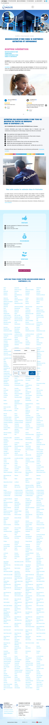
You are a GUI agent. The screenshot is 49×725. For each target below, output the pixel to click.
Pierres (38, 531)
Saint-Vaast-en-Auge (40, 639)
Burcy (27, 337)
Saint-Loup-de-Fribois (29, 606)
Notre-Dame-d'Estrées (6, 518)
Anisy (16, 293)
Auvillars (16, 301)
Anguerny (5, 293)
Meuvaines (28, 498)
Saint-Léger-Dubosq (8, 605)
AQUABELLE (7, 67)
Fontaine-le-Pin (39, 420)
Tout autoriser (32, 373)
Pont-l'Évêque (28, 538)
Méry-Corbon (39, 487)
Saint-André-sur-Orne (19, 561)
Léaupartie (28, 459)
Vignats (16, 684)
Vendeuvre (28, 677)
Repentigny (38, 548)
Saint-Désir (28, 571)
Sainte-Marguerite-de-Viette (40, 578)
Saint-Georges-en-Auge (29, 585)
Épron (16, 406)
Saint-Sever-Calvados (17, 640)
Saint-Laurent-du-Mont (29, 603)
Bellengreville (6, 313)
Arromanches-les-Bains (18, 295)
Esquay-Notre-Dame (40, 408)
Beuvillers (28, 317)
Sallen (37, 642)
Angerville (28, 291)
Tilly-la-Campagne (7, 659)
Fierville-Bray (39, 417)
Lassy (16, 459)
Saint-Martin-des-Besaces (40, 617)
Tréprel (27, 666)
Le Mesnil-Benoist (7, 492)
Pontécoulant (6, 538)
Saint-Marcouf (28, 608)
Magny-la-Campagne (8, 472)
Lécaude (38, 459)
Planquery (28, 534)
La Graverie (17, 442)
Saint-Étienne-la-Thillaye (29, 582)
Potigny (5, 541)
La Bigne (27, 318)
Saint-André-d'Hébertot (6, 562)
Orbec (5, 521)
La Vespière (28, 678)
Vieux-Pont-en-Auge (8, 684)
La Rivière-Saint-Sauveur (29, 550)
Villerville (16, 685)
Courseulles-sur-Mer (30, 378)
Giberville (38, 432)
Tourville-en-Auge (29, 664)
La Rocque (6, 553)
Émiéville (5, 403)
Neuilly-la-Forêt (7, 512)
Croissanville (28, 388)
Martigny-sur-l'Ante (29, 485)
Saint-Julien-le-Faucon (29, 599)
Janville (16, 453)
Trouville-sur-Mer (40, 668)
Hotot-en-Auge (18, 449)
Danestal (5, 393)
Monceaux (38, 500)
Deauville (27, 393)
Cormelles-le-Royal (8, 374)
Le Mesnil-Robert (18, 495)
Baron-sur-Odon (29, 306)
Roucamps (17, 554)
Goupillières (17, 437)
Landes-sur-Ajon (7, 458)
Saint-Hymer (6, 595)
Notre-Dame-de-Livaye (39, 515)
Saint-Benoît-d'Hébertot (28, 565)
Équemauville (28, 406)
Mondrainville (28, 502)
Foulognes (17, 424)
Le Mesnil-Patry (7, 495)
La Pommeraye (18, 536)
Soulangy (38, 651)
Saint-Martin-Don (18, 620)
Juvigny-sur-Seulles (19, 454)
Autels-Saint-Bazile (19, 299)
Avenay (27, 301)
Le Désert (6, 395)
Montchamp (28, 504)
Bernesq (27, 315)
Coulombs (17, 376)
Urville (37, 670)
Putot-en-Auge (7, 546)
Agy (26, 287)
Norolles (27, 512)
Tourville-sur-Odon (40, 664)
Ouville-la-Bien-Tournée (29, 525)
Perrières (16, 529)
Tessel (16, 656)
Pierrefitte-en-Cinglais (17, 532)
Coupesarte (6, 378)
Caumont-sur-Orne (40, 351)
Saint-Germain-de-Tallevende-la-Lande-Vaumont (30, 589)
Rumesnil (38, 556)
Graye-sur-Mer (29, 442)
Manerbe (38, 478)
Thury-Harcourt (29, 658)
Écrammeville (28, 400)
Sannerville (17, 646)
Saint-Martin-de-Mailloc (7, 617)
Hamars (27, 444)
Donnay (5, 397)
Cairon (37, 341)
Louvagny (38, 468)
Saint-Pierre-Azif (7, 629)
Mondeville (17, 502)
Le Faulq (38, 415)
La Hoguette (28, 447)
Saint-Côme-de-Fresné (7, 569)
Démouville (38, 393)
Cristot (37, 385)
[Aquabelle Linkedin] (5, 1)
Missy (5, 500)
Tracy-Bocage (6, 666)
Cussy (5, 391)
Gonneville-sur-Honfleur (39, 435)
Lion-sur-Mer (6, 463)
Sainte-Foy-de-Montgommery (18, 575)
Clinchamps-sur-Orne (40, 363)
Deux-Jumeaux (29, 395)
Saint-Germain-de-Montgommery (18, 588)
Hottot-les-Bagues (29, 449)
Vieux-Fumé (38, 682)
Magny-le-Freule (18, 472)
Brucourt (5, 337)
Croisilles (17, 388)
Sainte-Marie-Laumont (6, 582)
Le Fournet (6, 425)
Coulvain (38, 376)
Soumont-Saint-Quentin (7, 653)
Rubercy (5, 556)
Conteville (38, 371)
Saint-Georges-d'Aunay (18, 585)
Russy (5, 558)
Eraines (38, 406)
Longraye (27, 466)
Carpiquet (6, 349)
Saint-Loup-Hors (39, 605)
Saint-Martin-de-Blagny (18, 612)
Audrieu (27, 298)
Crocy (5, 388)
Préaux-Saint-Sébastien (39, 542)
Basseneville (17, 308)
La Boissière (39, 322)
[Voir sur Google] (5, 100)
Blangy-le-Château (29, 320)
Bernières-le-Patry (7, 317)
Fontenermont (28, 422)
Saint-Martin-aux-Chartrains (40, 609)
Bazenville (17, 310)
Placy (16, 534)
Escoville (16, 408)
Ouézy (5, 522)
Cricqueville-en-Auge (19, 385)
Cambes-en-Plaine (18, 342)
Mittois (16, 500)
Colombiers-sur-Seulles (7, 369)
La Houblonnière (39, 449)
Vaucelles (38, 673)
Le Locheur (38, 465)
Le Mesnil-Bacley (40, 490)
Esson (16, 410)
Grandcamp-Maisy (29, 439)
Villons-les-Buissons (8, 687)
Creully (27, 383)
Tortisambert (17, 661)
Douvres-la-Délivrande (28, 398)
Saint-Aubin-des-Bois (7, 565)
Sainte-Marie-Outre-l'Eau (19, 582)
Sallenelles (6, 646)
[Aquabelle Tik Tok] (6, 1)
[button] (3, 105)
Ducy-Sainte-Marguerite (17, 401)
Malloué (5, 478)
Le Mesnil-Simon (29, 495)
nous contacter (8, 202)
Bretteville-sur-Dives (30, 330)
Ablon (5, 287)
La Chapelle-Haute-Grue (8, 358)
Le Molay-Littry (29, 500)
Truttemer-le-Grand (18, 670)
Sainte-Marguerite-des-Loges (29, 578)
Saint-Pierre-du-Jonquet (29, 634)
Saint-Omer (6, 623)
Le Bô (16, 322)
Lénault (16, 461)
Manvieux (28, 482)
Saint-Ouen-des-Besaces (18, 624)
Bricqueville (28, 335)
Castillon (38, 349)
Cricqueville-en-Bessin (29, 386)
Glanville (5, 434)
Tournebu (38, 663)
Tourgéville (17, 663)
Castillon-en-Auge (7, 351)
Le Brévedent (39, 334)
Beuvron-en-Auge (40, 317)
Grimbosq (6, 444)
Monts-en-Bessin (7, 507)
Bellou (16, 313)
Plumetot (5, 536)
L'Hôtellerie (6, 449)
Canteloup (17, 347)
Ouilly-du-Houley (29, 522)
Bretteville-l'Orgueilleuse (17, 331)
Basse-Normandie (25, 36)
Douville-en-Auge (18, 397)
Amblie (37, 289)
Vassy (16, 673)
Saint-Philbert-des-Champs (40, 627)
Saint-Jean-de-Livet (19, 595)
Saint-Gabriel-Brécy (40, 581)
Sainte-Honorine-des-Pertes (40, 575)
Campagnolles (39, 342)
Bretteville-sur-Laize (40, 330)
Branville (27, 329)
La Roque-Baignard (29, 553)
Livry (27, 465)
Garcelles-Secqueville (17, 430)
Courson (38, 378)
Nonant (16, 512)
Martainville (17, 485)
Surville (5, 656)
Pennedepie (6, 527)
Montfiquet (17, 505)
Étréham (27, 413)
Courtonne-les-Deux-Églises (19, 381)
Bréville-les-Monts (18, 335)
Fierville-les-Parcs (7, 418)
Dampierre (38, 391)
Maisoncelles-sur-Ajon (7, 476)
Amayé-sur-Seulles (30, 289)
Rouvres (38, 554)
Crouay (37, 388)
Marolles (5, 485)
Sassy (5, 647)
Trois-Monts (17, 668)
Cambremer (28, 342)
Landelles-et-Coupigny (39, 455)
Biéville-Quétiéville (18, 318)
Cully (27, 390)
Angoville (38, 291)
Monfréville (38, 502)
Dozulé (37, 397)
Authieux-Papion (39, 299)
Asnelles (27, 294)
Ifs (26, 451)
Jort (26, 453)
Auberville (6, 298)
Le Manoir (17, 482)
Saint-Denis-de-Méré (8, 571)
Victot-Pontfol (17, 680)
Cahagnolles (17, 341)
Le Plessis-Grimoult (40, 534)
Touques (38, 661)
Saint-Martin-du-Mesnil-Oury (29, 620)
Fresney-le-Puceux (19, 427)
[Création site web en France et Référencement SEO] (37, 722)
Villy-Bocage (17, 687)
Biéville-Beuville (7, 318)
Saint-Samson (6, 639)
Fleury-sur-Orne (29, 418)
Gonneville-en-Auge (30, 434)
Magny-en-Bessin (40, 470)
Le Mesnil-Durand (40, 492)
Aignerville (38, 287)
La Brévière (6, 335)
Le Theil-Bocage (39, 656)
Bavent (37, 308)
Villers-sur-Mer (7, 685)
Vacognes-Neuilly (18, 671)
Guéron (16, 444)
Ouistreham (17, 524)
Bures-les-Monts (40, 337)
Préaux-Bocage (29, 541)
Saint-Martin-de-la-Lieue (40, 612)
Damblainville (28, 391)
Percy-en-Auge (18, 527)
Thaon (27, 656)
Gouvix (37, 437)
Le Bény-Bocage (7, 315)
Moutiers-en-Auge (40, 509)
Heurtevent (6, 447)
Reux (5, 549)
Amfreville (6, 291)
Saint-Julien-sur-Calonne (39, 599)
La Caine (27, 341)
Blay (37, 320)
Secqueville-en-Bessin (18, 648)
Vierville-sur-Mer (40, 680)
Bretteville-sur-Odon (8, 334)
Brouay (37, 335)
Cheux (5, 361)
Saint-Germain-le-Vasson (40, 593)
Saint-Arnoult (28, 561)
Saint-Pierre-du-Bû (7, 633)
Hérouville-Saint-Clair (19, 446)
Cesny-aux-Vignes (7, 354)
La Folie (38, 418)
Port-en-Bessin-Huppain (39, 538)
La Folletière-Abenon (8, 420)
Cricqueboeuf (6, 385)
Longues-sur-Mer (40, 466)
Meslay (5, 490)
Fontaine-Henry (29, 420)
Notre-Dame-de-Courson (29, 515)
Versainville (38, 677)
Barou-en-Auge (39, 306)
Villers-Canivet (39, 684)
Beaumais (17, 311)
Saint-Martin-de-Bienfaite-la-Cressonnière (7, 613)
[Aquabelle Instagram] (3, 1)
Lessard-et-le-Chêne (30, 461)
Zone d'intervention (8, 713)
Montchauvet (39, 504)
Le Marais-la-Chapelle (39, 482)
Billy (37, 318)
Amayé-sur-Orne (18, 289)
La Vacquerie (28, 671)
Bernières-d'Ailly (39, 315)
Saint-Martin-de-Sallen (29, 617)
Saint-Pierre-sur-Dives (18, 637)
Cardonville (38, 347)
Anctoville (17, 291)
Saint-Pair (17, 626)
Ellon (37, 400)
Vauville (27, 675)
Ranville (5, 548)
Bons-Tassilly (17, 327)
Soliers (16, 651)
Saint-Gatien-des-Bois (7, 585)
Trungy (5, 670)
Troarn (5, 668)
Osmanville (17, 521)
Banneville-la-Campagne (6, 304)
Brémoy (38, 329)
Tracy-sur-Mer (17, 666)
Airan (5, 289)
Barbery (38, 303)
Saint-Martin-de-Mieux (18, 617)
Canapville (38, 344)
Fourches (27, 424)
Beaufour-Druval (39, 310)
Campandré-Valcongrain (6, 345)
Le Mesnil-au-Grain (18, 490)
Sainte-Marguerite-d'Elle (18, 578)
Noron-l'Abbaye (39, 512)
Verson (5, 678)
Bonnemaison (17, 324)
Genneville (17, 432)
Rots (5, 554)
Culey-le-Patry (18, 390)
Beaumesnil (28, 311)
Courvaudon (28, 380)
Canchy (5, 347)
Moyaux (27, 511)
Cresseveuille (17, 383)
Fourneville (17, 425)
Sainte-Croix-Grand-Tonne (40, 572)
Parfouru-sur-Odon (40, 524)
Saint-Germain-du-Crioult (40, 588)
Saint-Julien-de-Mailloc (18, 599)
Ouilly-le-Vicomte (7, 524)
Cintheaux (38, 361)
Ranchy (37, 546)
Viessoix (5, 682)
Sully (27, 652)
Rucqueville (17, 556)
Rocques (16, 553)
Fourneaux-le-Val (40, 424)
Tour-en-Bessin (7, 663)
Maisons (16, 475)
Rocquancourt (39, 549)
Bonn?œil (6, 327)
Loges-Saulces (18, 466)
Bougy (27, 327)
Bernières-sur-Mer (18, 317)
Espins (27, 408)
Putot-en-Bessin (18, 546)
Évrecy (37, 413)
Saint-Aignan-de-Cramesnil (40, 559)
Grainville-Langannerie (6, 440)
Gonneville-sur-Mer (8, 437)
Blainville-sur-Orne (18, 320)
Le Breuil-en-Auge (18, 334)
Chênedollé (38, 358)
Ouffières (16, 522)
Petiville (38, 529)
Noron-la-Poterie (7, 514)
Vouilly (37, 689)
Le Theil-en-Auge (7, 658)
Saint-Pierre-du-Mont (40, 633)
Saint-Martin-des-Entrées (7, 620)
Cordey (37, 373)
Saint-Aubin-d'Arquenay (39, 562)
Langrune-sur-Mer (29, 458)
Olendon (27, 517)
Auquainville (6, 299)
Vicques (5, 680)
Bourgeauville (6, 329)
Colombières (39, 364)
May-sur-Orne (17, 487)
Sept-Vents (38, 647)
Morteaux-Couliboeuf (30, 507)
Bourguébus (17, 329)
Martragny (38, 485)
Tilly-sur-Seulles (18, 659)
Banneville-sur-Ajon (19, 303)
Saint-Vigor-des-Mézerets (18, 643)
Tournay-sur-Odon (29, 663)
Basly (5, 308)
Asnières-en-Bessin (40, 294)
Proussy (38, 544)
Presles (16, 544)
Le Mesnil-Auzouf (29, 490)
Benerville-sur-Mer (29, 313)
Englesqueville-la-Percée (29, 404)
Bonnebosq (6, 324)
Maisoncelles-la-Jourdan (29, 473)
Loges (5, 466)
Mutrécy (38, 511)
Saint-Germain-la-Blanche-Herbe (18, 593)
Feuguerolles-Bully (29, 417)
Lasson (5, 459)
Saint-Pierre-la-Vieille (7, 637)
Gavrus (37, 429)
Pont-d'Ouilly (39, 536)
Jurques (5, 454)
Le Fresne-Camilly (40, 425)
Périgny (5, 529)
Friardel (38, 427)
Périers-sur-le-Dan (40, 527)
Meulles (16, 498)
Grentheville (38, 442)
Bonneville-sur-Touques (39, 324)
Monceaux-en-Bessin (8, 502)
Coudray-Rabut (7, 376)
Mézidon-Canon (39, 498)
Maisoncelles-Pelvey (40, 472)
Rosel (37, 553)
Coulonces (28, 376)
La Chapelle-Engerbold (39, 355)
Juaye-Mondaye (39, 453)
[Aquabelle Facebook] (2, 1)
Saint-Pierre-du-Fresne (18, 634)
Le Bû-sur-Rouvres (7, 339)
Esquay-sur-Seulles (8, 410)
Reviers (16, 549)
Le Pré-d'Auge (7, 544)
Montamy (5, 504)
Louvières (6, 470)
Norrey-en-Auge (18, 514)
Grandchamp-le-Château (39, 440)
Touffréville (28, 661)
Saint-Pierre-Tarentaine (28, 637)
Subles (16, 652)
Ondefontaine (39, 517)
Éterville (5, 413)
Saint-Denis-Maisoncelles (17, 572)
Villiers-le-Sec (39, 685)
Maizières (38, 475)
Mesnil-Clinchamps (30, 492)
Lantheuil (38, 458)
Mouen (5, 509)
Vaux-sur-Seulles (7, 677)
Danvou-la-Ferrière (18, 393)
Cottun (37, 374)
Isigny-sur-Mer (39, 451)
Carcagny (27, 347)
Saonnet (38, 646)
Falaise (5, 415)
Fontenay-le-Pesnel (19, 422)
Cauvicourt (6, 353)
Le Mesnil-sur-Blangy (39, 496)
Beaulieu (5, 311)
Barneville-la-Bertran (19, 306)
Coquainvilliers (7, 373)
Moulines (16, 509)
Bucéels (16, 337)
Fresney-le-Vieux (29, 427)
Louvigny (16, 470)
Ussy (5, 671)
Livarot (16, 465)
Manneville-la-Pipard (8, 482)
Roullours (27, 554)
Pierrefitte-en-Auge (8, 531)
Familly (16, 415)
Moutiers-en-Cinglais (8, 511)
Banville (27, 303)
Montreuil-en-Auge (40, 505)
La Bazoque (28, 310)
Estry (37, 410)
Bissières (6, 320)
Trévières (38, 666)
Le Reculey (28, 548)
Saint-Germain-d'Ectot (39, 585)
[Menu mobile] (32, 7)
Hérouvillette (28, 446)
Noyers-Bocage (18, 517)
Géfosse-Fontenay (7, 432)
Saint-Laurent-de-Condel (18, 603)
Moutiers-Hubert (18, 511)
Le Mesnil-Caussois (19, 492)
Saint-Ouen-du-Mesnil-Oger (29, 624)
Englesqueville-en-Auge (18, 404)
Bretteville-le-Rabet (8, 330)
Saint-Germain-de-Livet (7, 588)
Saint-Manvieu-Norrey (18, 609)
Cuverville (17, 391)
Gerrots (27, 432)
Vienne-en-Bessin (29, 680)
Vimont (37, 687)
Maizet (27, 475)
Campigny (28, 344)
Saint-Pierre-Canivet (19, 629)
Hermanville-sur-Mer (40, 444)
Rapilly (16, 548)
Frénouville (28, 425)
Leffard (5, 461)
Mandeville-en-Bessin (29, 479)
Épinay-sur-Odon (7, 406)
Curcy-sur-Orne (39, 390)
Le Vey (37, 678)
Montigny (27, 505)
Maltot (16, 478)
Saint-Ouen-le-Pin (7, 626)
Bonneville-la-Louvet (30, 324)
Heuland (38, 446)
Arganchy (38, 293)
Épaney (37, 403)
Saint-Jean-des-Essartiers (29, 596)
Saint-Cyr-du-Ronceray (28, 569)
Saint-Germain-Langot (29, 593)
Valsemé (38, 671)
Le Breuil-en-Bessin (30, 334)
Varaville (5, 673)
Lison (27, 463)
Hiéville (16, 447)
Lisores (38, 463)
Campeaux (17, 344)
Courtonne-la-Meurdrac (6, 381)
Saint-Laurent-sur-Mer (40, 603)
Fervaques (17, 417)
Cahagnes (6, 341)
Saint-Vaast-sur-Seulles (7, 643)
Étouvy (16, 413)
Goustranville (28, 437)
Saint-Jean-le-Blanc (40, 595)
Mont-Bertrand (18, 504)
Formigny (5, 424)
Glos (15, 434)
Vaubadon (28, 673)
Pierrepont (28, 531)
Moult (27, 509)
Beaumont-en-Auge (40, 311)
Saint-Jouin (6, 599)
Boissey (27, 322)
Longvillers (17, 468)
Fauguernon (28, 415)
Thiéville (16, 658)
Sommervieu (28, 651)
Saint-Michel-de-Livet (40, 620)
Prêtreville (28, 544)
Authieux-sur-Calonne (8, 301)
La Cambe (6, 342)
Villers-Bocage (29, 684)
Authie (27, 299)
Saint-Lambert (7, 602)
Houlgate (5, 451)
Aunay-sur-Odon (39, 298)
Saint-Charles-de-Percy (40, 565)
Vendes (16, 677)
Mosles (38, 507)
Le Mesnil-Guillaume (30, 493)
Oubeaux (27, 521)
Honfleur (38, 447)
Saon (27, 646)
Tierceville (38, 658)
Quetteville (28, 546)
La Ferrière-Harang (7, 417)
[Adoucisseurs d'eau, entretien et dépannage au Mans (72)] (7, 7)
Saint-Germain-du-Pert (7, 593)
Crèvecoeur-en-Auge (40, 383)
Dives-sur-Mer (39, 395)
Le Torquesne (39, 659)
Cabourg (16, 339)
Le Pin (5, 534)
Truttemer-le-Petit (29, 670)
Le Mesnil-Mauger (40, 493)
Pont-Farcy (17, 538)
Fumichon (6, 429)
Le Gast (27, 429)
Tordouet (27, 659)
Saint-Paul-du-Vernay (30, 626)
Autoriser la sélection (23, 373)
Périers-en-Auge (29, 527)
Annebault (28, 293)
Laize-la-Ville (28, 454)
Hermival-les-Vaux (7, 446)
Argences (6, 294)
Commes (38, 368)
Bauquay (27, 308)
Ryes (16, 558)
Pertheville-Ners (29, 529)
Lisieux (16, 463)
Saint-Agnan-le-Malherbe (29, 559)
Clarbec (5, 363)
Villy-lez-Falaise (29, 687)
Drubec (5, 400)
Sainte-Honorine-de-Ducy (30, 575)
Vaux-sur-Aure (39, 675)
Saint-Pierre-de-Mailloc (29, 630)
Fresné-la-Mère (7, 427)
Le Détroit (17, 395)
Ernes (5, 408)
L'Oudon (38, 521)
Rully (27, 556)
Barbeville (6, 306)
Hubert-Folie (17, 451)
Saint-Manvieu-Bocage (7, 609)
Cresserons (6, 383)
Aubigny (16, 298)
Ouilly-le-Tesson (39, 522)
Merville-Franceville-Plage (30, 487)
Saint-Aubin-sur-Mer (19, 564)
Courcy (16, 378)
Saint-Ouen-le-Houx (40, 623)
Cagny (37, 339)
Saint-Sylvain (28, 639)
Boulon (37, 327)
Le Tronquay (28, 668)
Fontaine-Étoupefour (19, 420)
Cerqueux (38, 353)
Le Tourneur (6, 664)
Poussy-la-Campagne (17, 542)
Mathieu (5, 487)
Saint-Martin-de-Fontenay (29, 612)
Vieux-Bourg (28, 682)
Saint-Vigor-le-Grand (30, 642)
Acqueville (17, 287)
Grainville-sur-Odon (19, 439)
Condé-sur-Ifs (7, 371)
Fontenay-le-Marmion (8, 422)
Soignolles (6, 651)
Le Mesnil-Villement (8, 498)
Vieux (16, 682)
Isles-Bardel (6, 453)
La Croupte (6, 390)
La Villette (28, 685)
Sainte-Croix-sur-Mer (8, 574)
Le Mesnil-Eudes (7, 493)
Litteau (5, 465)
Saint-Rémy (38, 636)
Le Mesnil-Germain (18, 493)
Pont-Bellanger (29, 536)
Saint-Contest (17, 568)
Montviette (17, 507)
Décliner (16, 373)
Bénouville (38, 313)
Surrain (37, 652)
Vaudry (16, 675)
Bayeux (5, 310)
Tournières (17, 664)
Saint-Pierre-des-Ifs (40, 629)
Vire (4, 689)
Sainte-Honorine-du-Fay (8, 578)
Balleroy (38, 301)
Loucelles (28, 468)
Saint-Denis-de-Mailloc (39, 569)
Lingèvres (38, 461)
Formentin (38, 422)
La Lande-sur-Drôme (19, 458)
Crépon (37, 380)
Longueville (6, 468)
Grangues (6, 442)
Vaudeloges (6, 675)
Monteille (6, 505)
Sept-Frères (28, 647)
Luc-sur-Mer (28, 470)
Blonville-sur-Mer (7, 322)
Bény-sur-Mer (17, 315)
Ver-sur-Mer (17, 678)
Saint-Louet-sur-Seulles (18, 606)
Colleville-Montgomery (6, 365)
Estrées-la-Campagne (28, 411)
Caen (27, 339)
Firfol (16, 418)
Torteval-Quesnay (7, 661)
